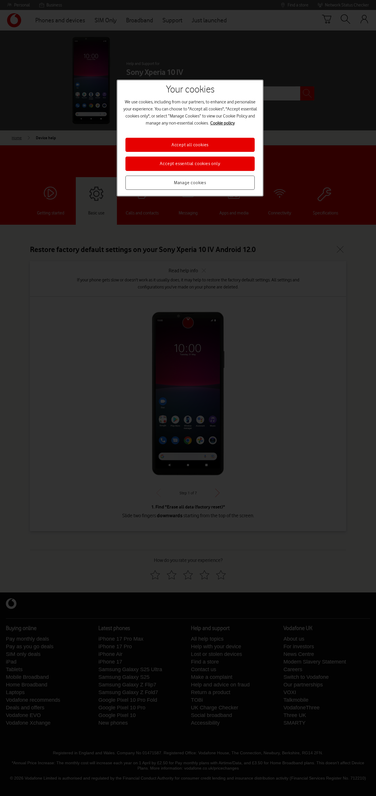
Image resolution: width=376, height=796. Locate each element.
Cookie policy (222, 123)
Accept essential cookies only (190, 163)
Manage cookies (190, 182)
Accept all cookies (190, 144)
